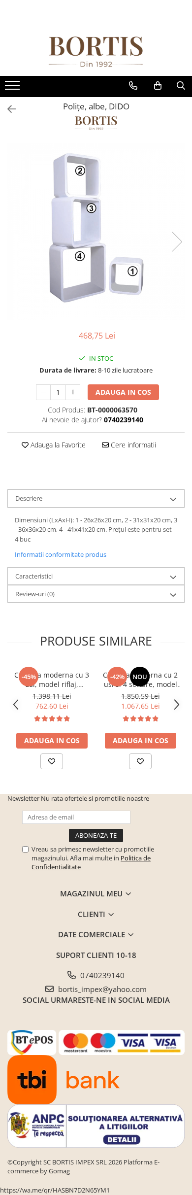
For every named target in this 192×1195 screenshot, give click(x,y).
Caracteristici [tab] (34, 576)
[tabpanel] (96, 231)
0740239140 (101, 975)
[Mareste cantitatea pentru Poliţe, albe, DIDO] (72, 392)
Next (177, 242)
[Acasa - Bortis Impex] (96, 51)
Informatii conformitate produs (60, 554)
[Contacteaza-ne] (133, 86)
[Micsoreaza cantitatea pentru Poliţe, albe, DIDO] (43, 392)
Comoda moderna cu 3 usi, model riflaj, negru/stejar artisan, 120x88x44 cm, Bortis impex (51, 679)
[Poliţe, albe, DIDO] (96, 231)
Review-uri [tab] (35, 593)
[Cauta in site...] (181, 86)
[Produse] (13, 88)
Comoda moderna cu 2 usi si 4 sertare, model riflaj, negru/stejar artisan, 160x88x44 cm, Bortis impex (140, 679)
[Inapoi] (7, 109)
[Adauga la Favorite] (51, 761)
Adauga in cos (123, 392)
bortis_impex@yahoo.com (101, 989)
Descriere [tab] (28, 498)
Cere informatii (132, 444)
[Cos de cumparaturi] (157, 86)
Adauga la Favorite (57, 444)
